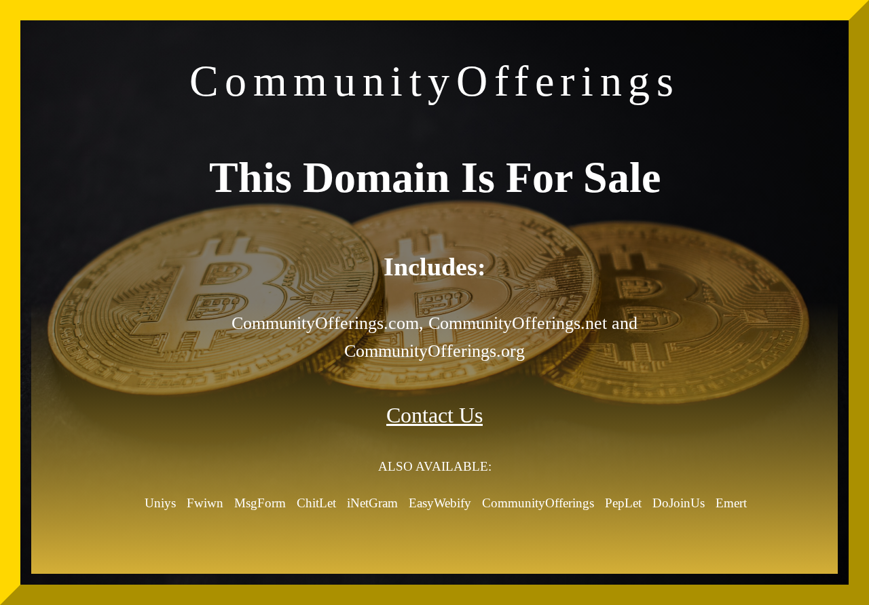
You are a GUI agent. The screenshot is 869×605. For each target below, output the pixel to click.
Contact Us (434, 415)
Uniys (160, 503)
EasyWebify (440, 503)
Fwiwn (205, 503)
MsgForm (260, 503)
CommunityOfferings (538, 503)
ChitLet (316, 503)
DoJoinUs (678, 503)
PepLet (623, 503)
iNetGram (372, 503)
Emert (731, 503)
